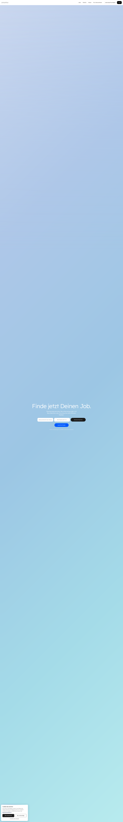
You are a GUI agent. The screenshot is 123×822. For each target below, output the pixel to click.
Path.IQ (84, 2)
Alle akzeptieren (8, 815)
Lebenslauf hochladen (110, 2)
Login (119, 2)
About (89, 2)
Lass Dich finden (62, 425)
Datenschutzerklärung (6, 812)
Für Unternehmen (97, 2)
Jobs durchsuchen (78, 419)
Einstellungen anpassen (14, 818)
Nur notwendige (20, 815)
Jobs (79, 2)
